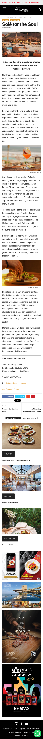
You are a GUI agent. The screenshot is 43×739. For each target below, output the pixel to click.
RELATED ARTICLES (13, 418)
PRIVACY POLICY (21, 735)
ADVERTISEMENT (15, 732)
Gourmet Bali (15, 20)
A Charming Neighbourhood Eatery (32, 410)
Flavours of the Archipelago (10, 502)
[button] (39, 9)
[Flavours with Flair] (21, 521)
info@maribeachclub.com (16, 383)
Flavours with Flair (7, 545)
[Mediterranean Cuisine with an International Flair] (21, 436)
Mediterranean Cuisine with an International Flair (16, 460)
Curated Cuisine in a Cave (10, 410)
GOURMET (5, 20)
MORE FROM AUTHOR (29, 418)
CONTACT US (29, 732)
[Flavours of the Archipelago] (21, 478)
